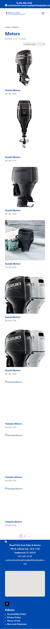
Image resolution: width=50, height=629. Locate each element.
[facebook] (7, 604)
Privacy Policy (14, 617)
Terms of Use (13, 620)
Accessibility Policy (16, 614)
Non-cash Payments (17, 624)
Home (8, 27)
